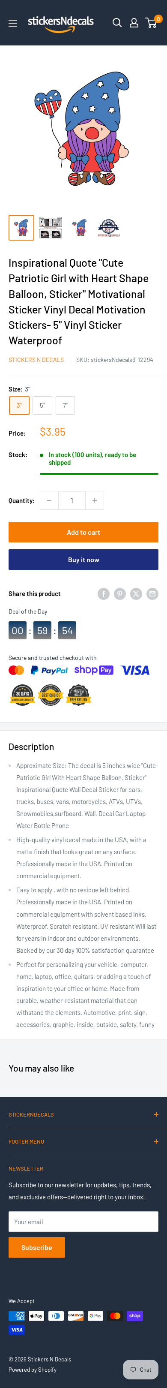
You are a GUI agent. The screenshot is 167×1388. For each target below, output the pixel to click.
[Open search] (117, 22)
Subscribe (36, 1247)
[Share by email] (152, 593)
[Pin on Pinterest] (120, 593)
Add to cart (83, 532)
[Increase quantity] (95, 500)
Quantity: (22, 500)
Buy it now (83, 559)
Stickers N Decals (36, 359)
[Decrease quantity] (49, 500)
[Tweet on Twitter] (136, 593)
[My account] (134, 22)
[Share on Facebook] (104, 593)
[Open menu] (13, 23)
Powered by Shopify (33, 1369)
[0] (151, 23)
